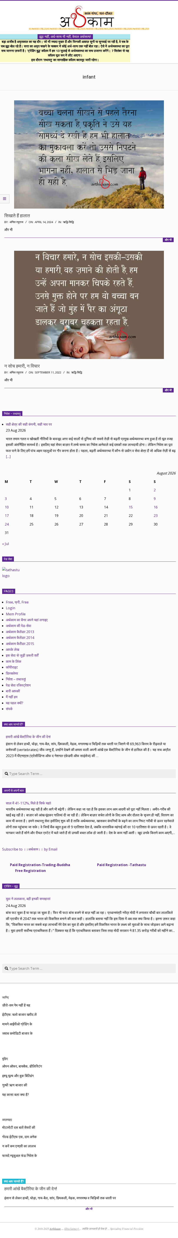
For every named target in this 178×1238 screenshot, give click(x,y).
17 (7, 515)
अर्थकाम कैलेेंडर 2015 (20, 643)
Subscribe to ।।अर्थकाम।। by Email (29, 849)
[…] (8, 456)
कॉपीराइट (12, 667)
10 (7, 507)
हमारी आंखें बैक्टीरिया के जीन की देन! (28, 736)
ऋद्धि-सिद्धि (68, 222)
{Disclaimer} (71, 1228)
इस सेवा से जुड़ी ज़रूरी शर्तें (22, 655)
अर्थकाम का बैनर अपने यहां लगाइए (27, 619)
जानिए (5, 997)
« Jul (5, 543)
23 (156, 515)
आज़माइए (7, 1119)
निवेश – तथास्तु (12, 413)
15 (131, 507)
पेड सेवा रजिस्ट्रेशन (18, 685)
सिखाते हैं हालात (17, 215)
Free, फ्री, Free (17, 602)
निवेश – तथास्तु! (16, 679)
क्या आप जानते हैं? (13, 724)
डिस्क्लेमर (12, 673)
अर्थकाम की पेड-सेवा (18, 625)
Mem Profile (16, 614)
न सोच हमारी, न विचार (22, 366)
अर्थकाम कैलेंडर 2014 (20, 637)
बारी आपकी (13, 691)
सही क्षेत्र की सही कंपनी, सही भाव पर (29, 424)
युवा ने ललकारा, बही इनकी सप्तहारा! (28, 898)
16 (156, 507)
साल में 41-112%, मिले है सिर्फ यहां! (28, 803)
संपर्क (9, 708)
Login (10, 608)
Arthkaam (55, 1229)
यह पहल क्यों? (14, 703)
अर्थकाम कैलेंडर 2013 (20, 631)
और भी (168, 240)
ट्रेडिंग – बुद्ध (11, 886)
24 (7, 524)
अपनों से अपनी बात (14, 790)
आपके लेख (12, 649)
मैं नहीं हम (11, 697)
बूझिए (5, 1058)
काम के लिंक (13, 661)
